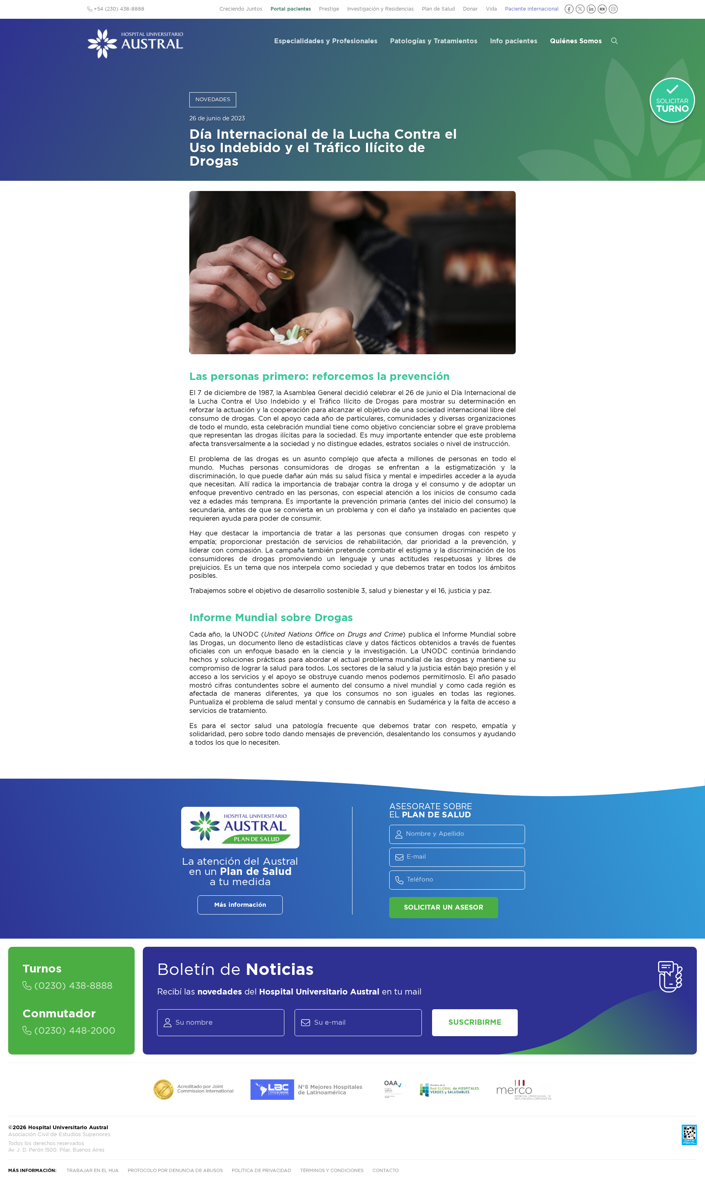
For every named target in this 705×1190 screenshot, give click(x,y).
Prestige (329, 9)
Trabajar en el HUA (93, 1170)
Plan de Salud (438, 9)
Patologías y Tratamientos (433, 41)
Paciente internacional (532, 9)
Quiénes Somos (576, 41)
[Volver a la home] (135, 54)
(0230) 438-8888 (72, 985)
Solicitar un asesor (443, 907)
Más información (240, 905)
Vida (491, 9)
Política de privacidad (261, 1170)
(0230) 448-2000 (73, 1030)
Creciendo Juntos (240, 9)
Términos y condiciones (332, 1170)
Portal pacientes (290, 9)
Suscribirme (474, 1022)
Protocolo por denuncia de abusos (175, 1170)
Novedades (212, 99)
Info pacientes (513, 41)
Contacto (385, 1170)
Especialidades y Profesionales (325, 41)
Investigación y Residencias (380, 9)
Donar (470, 9)
